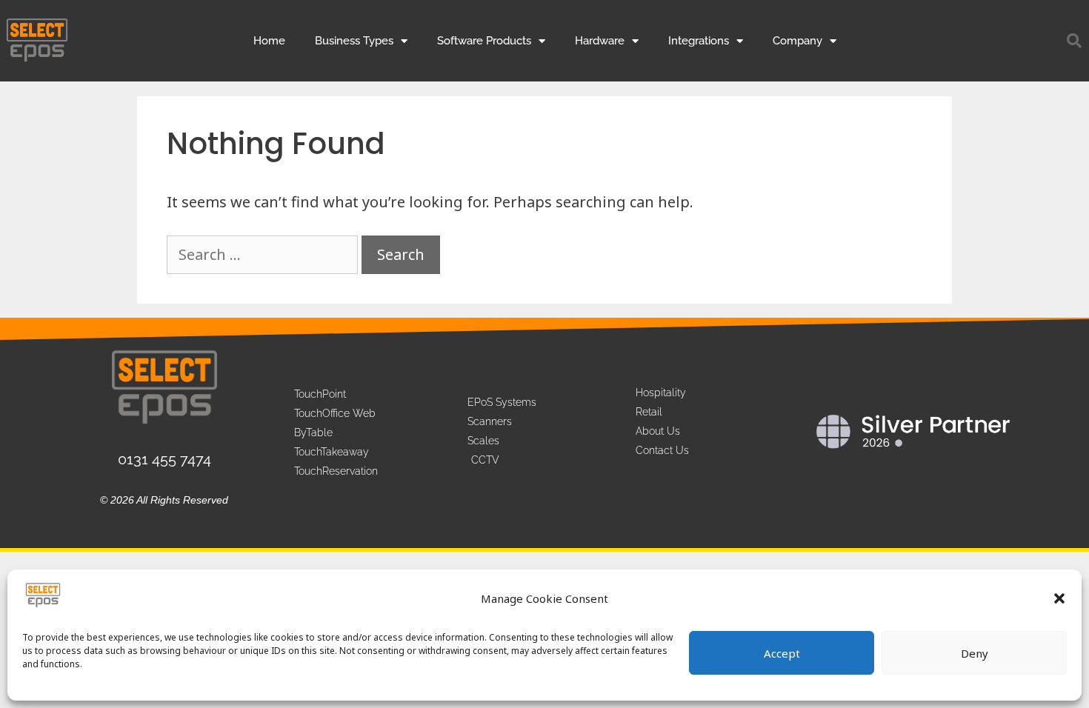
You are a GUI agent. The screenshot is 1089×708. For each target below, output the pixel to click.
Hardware (600, 40)
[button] (1059, 598)
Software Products (484, 40)
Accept (782, 653)
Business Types (354, 40)
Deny (974, 653)
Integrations (698, 40)
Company (797, 40)
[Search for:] (264, 254)
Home (269, 40)
